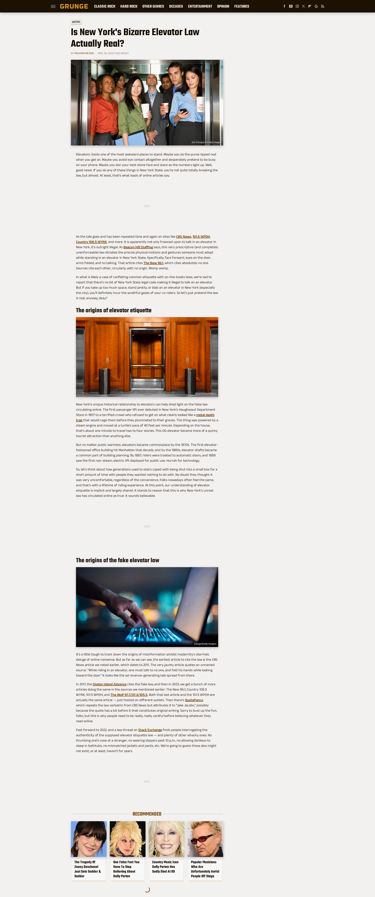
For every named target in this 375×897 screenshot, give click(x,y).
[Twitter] (303, 6)
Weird (76, 21)
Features (241, 6)
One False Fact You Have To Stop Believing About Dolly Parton (126, 869)
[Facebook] (284, 6)
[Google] (316, 6)
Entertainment (200, 6)
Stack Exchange (150, 730)
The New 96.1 (153, 263)
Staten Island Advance (109, 684)
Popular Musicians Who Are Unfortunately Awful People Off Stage (205, 869)
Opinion (223, 6)
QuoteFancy (194, 700)
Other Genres (153, 6)
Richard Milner (84, 53)
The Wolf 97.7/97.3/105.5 (129, 695)
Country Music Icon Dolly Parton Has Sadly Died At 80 (165, 867)
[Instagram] (297, 6)
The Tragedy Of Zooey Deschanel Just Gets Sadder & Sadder (87, 869)
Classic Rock (104, 6)
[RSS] (322, 6)
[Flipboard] (309, 6)
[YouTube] (291, 6)
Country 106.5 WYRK (91, 242)
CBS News (183, 236)
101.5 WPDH (201, 236)
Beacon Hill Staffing (138, 247)
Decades (176, 6)
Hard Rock (128, 6)
